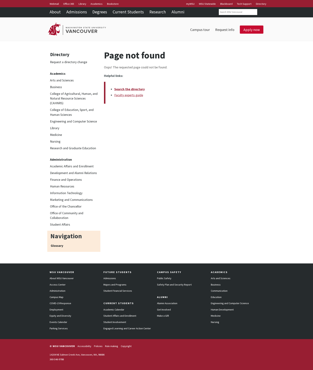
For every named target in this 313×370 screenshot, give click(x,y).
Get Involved (164, 309)
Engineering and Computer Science (73, 121)
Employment (56, 309)
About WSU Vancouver (62, 278)
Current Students (128, 12)
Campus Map (56, 297)
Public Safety (164, 278)
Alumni (178, 12)
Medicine (56, 135)
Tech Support (244, 3)
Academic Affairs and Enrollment (72, 166)
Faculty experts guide (128, 95)
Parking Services (59, 328)
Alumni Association (167, 303)
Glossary (57, 246)
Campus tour (200, 29)
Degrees (99, 12)
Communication (219, 290)
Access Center (58, 284)
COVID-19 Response (60, 303)
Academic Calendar (113, 309)
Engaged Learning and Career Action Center (127, 328)
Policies (98, 346)
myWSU (190, 3)
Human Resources (62, 186)
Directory (261, 3)
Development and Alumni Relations (73, 173)
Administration (57, 290)
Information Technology (66, 193)
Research (157, 12)
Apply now (251, 29)
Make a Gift (163, 315)
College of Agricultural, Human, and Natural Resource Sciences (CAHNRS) (74, 98)
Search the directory (129, 89)
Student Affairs (60, 225)
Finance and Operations (66, 180)
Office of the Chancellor (66, 206)
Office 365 (68, 3)
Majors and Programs (114, 284)
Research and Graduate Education (73, 148)
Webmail (54, 3)
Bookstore (113, 3)
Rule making (111, 346)
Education (216, 297)
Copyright (126, 346)
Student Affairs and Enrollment (119, 315)
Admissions (76, 12)
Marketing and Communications (71, 200)
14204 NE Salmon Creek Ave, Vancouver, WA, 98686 (77, 354)
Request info (224, 29)
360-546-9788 (57, 359)
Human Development (222, 309)
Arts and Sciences (62, 80)
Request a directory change (68, 62)
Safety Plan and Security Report (174, 284)
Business (56, 87)
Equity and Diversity (60, 315)
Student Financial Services (117, 290)
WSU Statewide (207, 3)
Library (82, 3)
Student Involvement (114, 322)
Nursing (55, 141)
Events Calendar (58, 322)
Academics (97, 3)
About (55, 12)
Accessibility (84, 346)
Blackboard (226, 3)
